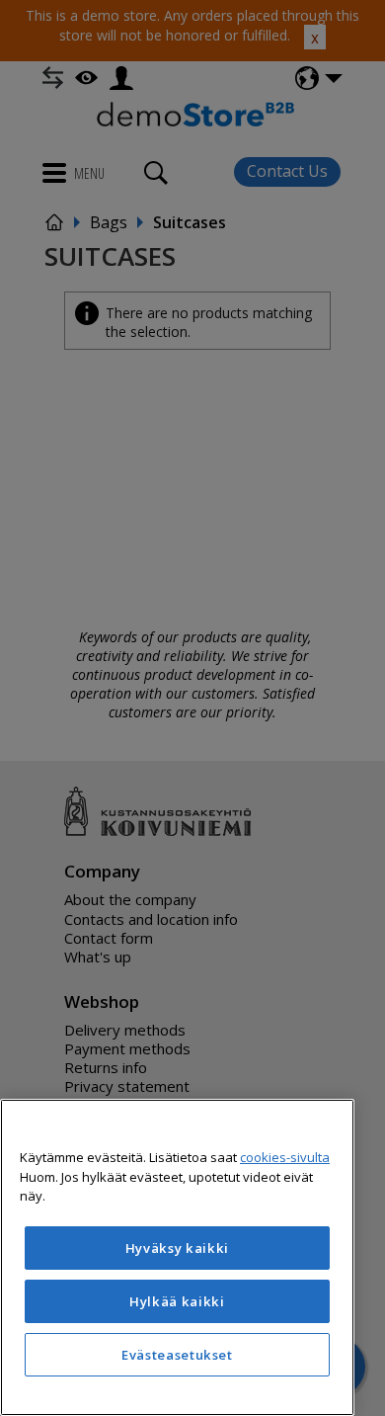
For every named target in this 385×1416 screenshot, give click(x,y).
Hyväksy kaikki (177, 1248)
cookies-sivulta (285, 1157)
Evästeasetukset (177, 1355)
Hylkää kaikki (177, 1301)
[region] (177, 1257)
